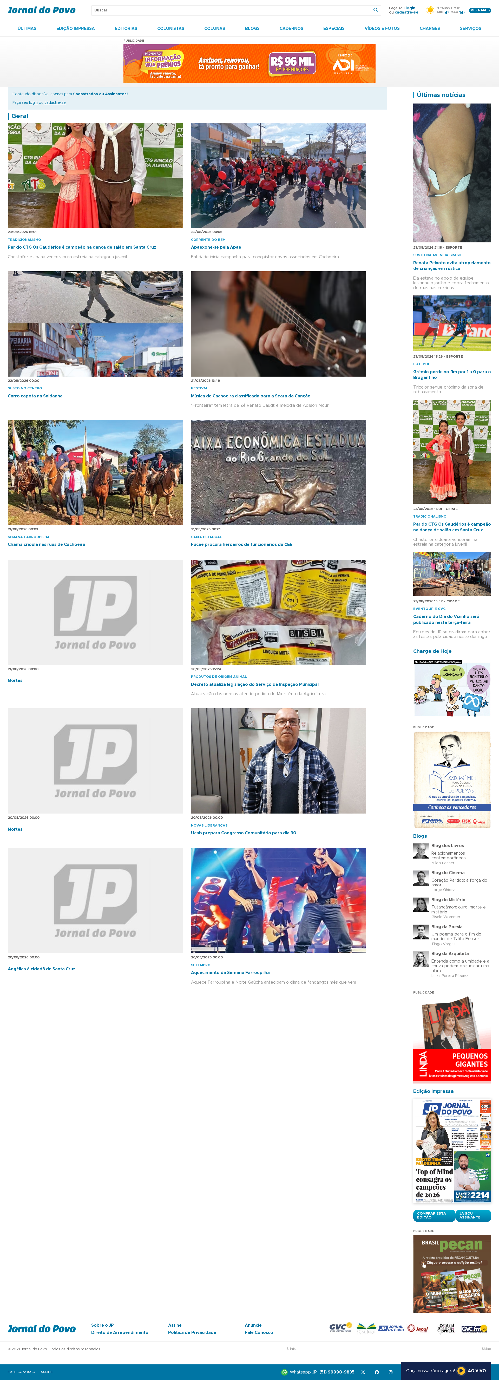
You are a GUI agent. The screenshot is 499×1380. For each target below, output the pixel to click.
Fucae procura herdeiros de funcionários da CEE (241, 545)
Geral (19, 116)
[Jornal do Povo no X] (364, 1372)
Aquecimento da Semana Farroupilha (230, 973)
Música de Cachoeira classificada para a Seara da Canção (251, 396)
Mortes (15, 681)
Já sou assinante (470, 1216)
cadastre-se (406, 12)
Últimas (27, 29)
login (410, 8)
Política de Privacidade (192, 1333)
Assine (175, 1325)
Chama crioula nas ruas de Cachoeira (46, 545)
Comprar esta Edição (431, 1216)
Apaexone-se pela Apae (216, 247)
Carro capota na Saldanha (35, 396)
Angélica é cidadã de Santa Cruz (41, 969)
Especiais (334, 29)
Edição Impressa (75, 29)
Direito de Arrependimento (119, 1333)
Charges (430, 29)
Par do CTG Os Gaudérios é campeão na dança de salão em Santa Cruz (82, 247)
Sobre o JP (102, 1325)
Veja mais (480, 10)
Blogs (252, 29)
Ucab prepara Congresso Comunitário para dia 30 (243, 833)
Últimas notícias (441, 95)
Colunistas (170, 29)
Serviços (470, 29)
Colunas (214, 29)
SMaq (486, 1349)
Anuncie (253, 1325)
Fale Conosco (259, 1333)
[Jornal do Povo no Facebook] (377, 1372)
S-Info (292, 1349)
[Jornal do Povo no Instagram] (391, 1372)
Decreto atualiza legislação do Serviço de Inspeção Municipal (255, 684)
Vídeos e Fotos (382, 29)
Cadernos (291, 29)
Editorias (126, 29)
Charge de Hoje (432, 651)
